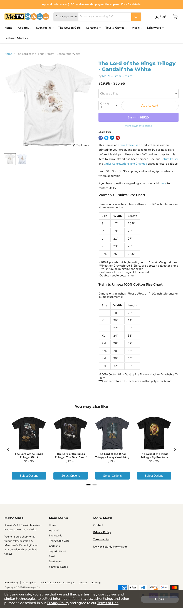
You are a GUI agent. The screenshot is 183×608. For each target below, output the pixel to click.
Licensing (96, 582)
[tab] (88, 484)
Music (136, 28)
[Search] (136, 17)
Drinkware (154, 28)
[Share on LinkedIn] (112, 138)
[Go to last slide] (8, 449)
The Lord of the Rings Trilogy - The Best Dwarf (70, 455)
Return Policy (169, 159)
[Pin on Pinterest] (118, 138)
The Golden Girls (69, 28)
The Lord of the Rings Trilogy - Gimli (29, 455)
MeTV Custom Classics (117, 76)
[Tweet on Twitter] (106, 138)
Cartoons (92, 28)
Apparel (23, 28)
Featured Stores (15, 38)
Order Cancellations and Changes (125, 164)
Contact (83, 582)
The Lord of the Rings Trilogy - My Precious (154, 455)
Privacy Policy (58, 602)
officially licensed (129, 145)
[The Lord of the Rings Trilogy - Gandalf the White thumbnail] (10, 159)
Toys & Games (115, 28)
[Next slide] (175, 449)
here (163, 183)
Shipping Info (29, 582)
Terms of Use (107, 602)
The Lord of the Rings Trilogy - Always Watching (112, 455)
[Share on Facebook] (100, 138)
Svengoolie (43, 28)
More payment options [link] (138, 125)
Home (8, 28)
